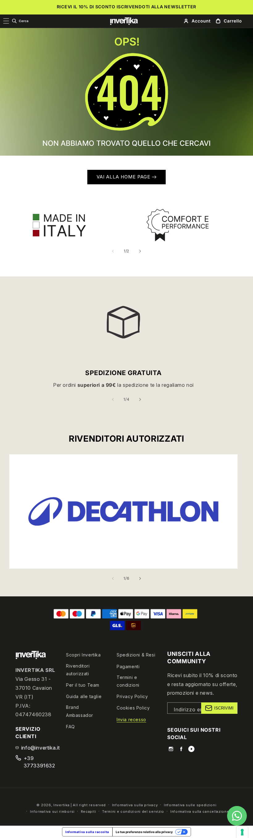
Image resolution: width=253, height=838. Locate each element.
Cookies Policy (133, 707)
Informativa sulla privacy (135, 805)
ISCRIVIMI (224, 708)
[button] (20, 21)
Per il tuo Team (82, 685)
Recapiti (88, 811)
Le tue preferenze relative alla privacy (144, 832)
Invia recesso (131, 719)
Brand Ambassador (79, 711)
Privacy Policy (132, 696)
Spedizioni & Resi (136, 654)
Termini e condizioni (128, 681)
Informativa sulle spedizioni (190, 805)
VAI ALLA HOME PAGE (124, 177)
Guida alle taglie (84, 696)
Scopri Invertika (83, 654)
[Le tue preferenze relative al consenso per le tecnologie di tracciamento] (242, 832)
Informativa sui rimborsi (52, 811)
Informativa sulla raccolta (87, 832)
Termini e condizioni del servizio (133, 811)
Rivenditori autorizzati (78, 669)
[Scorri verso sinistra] (113, 251)
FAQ (70, 726)
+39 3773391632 (39, 762)
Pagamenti (128, 666)
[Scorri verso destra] (140, 251)
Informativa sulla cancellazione (199, 811)
